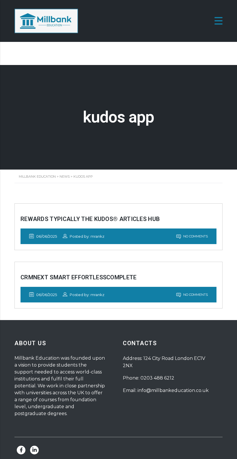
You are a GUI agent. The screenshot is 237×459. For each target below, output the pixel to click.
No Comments (195, 236)
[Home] (46, 20)
